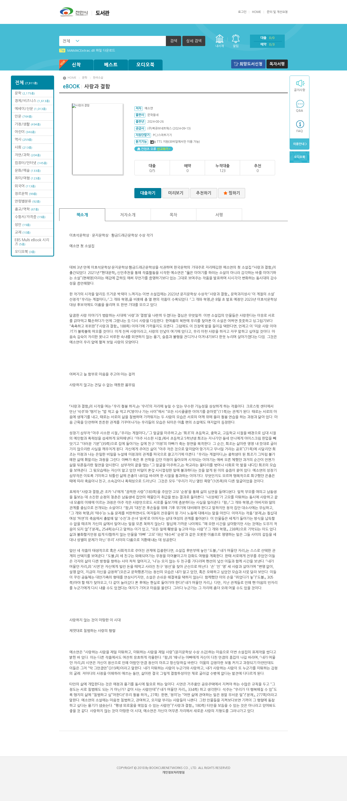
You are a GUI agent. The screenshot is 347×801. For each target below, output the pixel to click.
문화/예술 (28, 170)
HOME (256, 11)
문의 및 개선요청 (277, 11)
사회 (23, 147)
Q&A (299, 110)
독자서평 (277, 64)
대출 (267, 37)
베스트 (111, 65)
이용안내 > (299, 144)
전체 (66, 41)
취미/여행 (28, 178)
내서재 (219, 46)
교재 (22, 232)
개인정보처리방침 (173, 772)
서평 (219, 215)
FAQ (299, 131)
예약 (267, 44)
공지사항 (299, 90)
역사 (23, 139)
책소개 (82, 215)
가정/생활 (28, 124)
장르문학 (26, 193)
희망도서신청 (251, 64)
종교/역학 (27, 209)
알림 (236, 46)
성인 (22, 224)
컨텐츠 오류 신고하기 (153, 149)
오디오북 (145, 65)
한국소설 (98, 77)
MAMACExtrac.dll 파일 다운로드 (87, 50)
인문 (23, 116)
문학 (25, 93)
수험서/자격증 (30, 217)
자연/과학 (28, 155)
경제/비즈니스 (32, 101)
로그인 (242, 11)
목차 (173, 215)
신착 (76, 65)
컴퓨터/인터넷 (31, 163)
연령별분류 (27, 201)
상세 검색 (193, 41)
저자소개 (127, 215)
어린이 (25, 132)
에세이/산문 (30, 108)
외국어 (25, 186)
